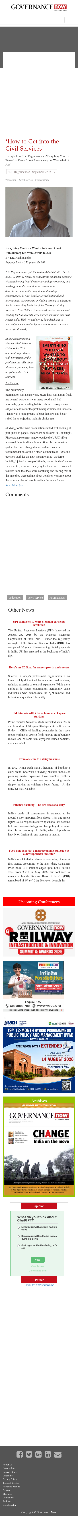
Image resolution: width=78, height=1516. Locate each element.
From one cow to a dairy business (39, 759)
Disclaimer (8, 1475)
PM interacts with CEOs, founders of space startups (39, 714)
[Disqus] (39, 545)
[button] (8, 932)
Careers (6, 1490)
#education (11, 180)
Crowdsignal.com (37, 1270)
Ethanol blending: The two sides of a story (39, 805)
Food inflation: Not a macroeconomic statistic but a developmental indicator (39, 852)
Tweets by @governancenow (39, 1284)
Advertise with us (11, 1486)
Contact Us (8, 1497)
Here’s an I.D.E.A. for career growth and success (39, 667)
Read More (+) (13, 485)
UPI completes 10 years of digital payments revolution (39, 623)
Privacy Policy (10, 1479)
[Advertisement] (39, 94)
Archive (7, 1501)
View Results (37, 1266)
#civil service (26, 180)
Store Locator (9, 1504)
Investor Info (9, 1468)
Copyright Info (10, 1472)
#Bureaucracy (42, 180)
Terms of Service (11, 1482)
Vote (37, 1259)
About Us (7, 1464)
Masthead (7, 1493)
